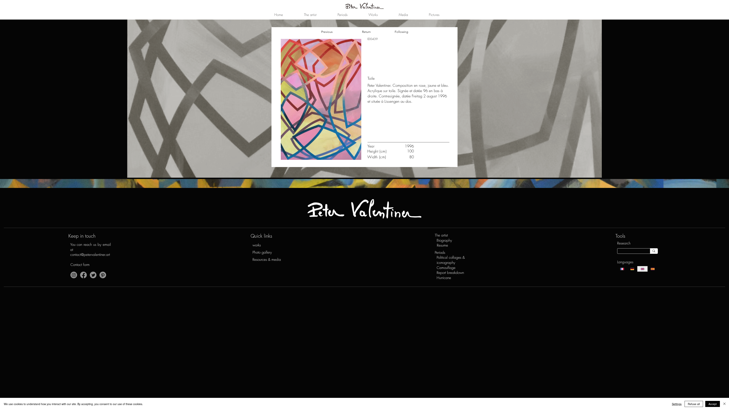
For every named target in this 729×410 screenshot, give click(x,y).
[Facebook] (83, 275)
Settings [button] (677, 404)
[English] (642, 269)
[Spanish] (653, 269)
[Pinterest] (102, 275)
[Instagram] (73, 275)
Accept (712, 404)
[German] (632, 269)
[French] (622, 269)
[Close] (724, 404)
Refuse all (694, 404)
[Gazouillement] (93, 275)
